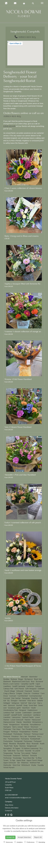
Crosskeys (35, 693)
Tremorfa (33, 755)
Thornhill (28, 751)
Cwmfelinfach (23, 696)
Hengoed (22, 710)
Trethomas (7, 758)
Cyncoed (6, 698)
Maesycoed (36, 720)
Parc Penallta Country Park (32, 729)
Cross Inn (26, 693)
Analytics (19, 842)
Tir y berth (36, 751)
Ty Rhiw (39, 758)
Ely (8, 700)
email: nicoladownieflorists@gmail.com (18, 798)
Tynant (5, 760)
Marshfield (27, 722)
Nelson (26, 727)
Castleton (30, 686)
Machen (27, 720)
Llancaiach (37, 713)
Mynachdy (25, 724)
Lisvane (18, 713)
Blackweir (7, 681)
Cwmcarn (12, 696)
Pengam (6, 732)
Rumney (22, 746)
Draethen (34, 698)
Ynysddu (40, 765)
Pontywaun (28, 741)
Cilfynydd (19, 691)
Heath (33, 708)
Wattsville (7, 765)
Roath (42, 744)
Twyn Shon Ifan (28, 758)
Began (20, 679)
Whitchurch (25, 765)
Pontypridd (18, 741)
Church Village (9, 691)
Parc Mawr (17, 729)
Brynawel (39, 681)
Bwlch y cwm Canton (11, 684)
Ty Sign (12, 760)
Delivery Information (11, 808)
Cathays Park (8, 689)
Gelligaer (6, 703)
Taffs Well (11, 751)
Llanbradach (27, 713)
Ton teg (17, 753)
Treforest (25, 755)
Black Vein (38, 679)
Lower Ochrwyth (16, 720)
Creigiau (19, 693)
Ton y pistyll (25, 753)
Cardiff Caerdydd (18, 686)
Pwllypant (37, 741)
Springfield (7, 748)
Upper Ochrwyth (9, 763)
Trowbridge (17, 758)
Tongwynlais (8, 753)
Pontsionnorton (14, 739)
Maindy (19, 722)
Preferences (30, 842)
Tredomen (16, 755)
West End (16, 765)
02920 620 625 (27, 37)
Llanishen (6, 717)
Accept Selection (24, 837)
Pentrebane (17, 734)
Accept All (10, 837)
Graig (25, 705)
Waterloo (24, 763)
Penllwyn (14, 732)
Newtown (34, 727)
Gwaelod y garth (14, 708)
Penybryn (15, 736)
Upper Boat (20, 760)
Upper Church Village (35, 760)
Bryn (32, 681)
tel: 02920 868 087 (11, 795)
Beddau (6, 679)
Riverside (35, 744)
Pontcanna (25, 739)
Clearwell (28, 691)
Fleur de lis (31, 700)
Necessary (9, 842)
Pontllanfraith (35, 739)
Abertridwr (33, 677)
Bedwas (14, 679)
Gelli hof (24, 703)
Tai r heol (20, 751)
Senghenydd (32, 746)
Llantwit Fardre (28, 717)
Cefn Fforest (19, 689)
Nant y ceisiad (17, 727)
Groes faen (33, 705)
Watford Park (35, 763)
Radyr (5, 744)
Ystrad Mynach (8, 767)
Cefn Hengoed (30, 689)
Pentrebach (7, 734)
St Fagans (16, 748)
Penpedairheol (24, 732)
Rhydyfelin (21, 744)
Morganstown (14, 724)
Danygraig (26, 698)
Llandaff (6, 715)
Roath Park (8, 746)
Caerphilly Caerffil (27, 684)
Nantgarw (7, 727)
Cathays (38, 686)
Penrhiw (35, 732)
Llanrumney (16, 717)
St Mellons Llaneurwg (30, 748)
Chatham (41, 689)
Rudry (16, 746)
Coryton (36, 691)
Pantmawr (7, 729)
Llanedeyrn (27, 715)
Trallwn (34, 753)
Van (18, 763)
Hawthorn (26, 708)
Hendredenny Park (10, 710)
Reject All (38, 837)
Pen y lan (23, 736)
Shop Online (9, 805)
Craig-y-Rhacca (9, 693)
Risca (28, 744)
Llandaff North (16, 715)
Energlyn (14, 700)
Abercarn (24, 677)
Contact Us (8, 811)
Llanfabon (37, 715)
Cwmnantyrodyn (35, 696)
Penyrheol (32, 736)
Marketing (41, 842)
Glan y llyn (32, 703)
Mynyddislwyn (35, 724)
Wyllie (33, 765)
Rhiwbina (12, 744)
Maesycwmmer (9, 722)
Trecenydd (7, 755)
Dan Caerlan (16, 698)
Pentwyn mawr (38, 734)
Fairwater (22, 700)
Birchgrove (28, 679)
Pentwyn (27, 734)
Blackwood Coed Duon (21, 681)
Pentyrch (6, 736)
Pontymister (8, 741)
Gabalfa (40, 700)
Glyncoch (11, 705)
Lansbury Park (8, 713)
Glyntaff (19, 705)
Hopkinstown (32, 710)
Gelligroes (15, 703)
